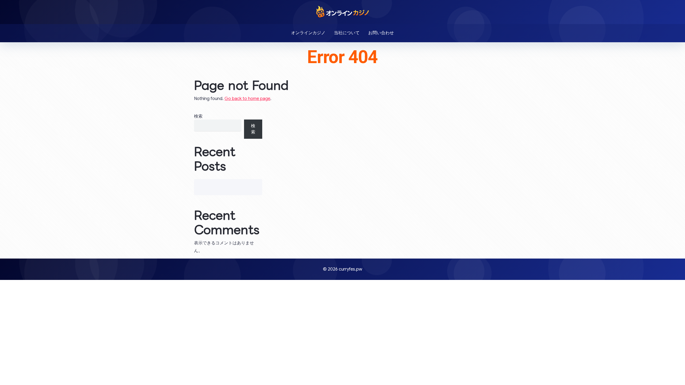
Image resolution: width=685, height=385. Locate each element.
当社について (347, 32)
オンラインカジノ (308, 32)
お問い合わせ (381, 32)
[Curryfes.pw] (342, 11)
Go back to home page (247, 98)
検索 (198, 116)
